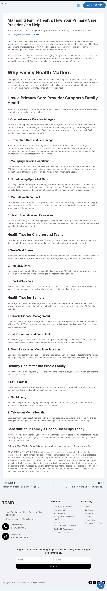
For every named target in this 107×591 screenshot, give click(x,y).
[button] (78, 5)
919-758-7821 (19, 446)
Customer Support (18, 524)
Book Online (36, 446)
